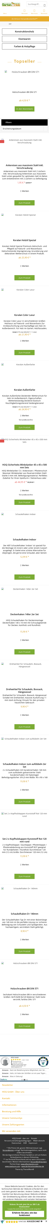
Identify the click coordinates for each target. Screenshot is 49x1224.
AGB (25, 1143)
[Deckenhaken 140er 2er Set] (24, 600)
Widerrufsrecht (39, 1141)
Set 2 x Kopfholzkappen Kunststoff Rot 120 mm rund (24, 840)
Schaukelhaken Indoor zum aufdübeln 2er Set (24, 765)
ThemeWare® (28, 1169)
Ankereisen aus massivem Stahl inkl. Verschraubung (24, 166)
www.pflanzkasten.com (29, 1164)
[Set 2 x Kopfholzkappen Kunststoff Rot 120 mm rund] (24, 824)
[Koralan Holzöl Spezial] (24, 226)
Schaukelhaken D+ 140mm (24, 913)
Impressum (33, 1143)
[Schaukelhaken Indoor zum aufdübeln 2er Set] (24, 749)
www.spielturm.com (12, 1166)
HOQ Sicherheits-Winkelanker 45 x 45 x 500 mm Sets (24, 466)
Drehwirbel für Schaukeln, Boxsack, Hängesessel (24, 690)
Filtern (8, 122)
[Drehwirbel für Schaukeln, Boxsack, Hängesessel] (24, 675)
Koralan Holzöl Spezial (24, 240)
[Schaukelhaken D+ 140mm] (24, 899)
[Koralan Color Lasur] (24, 300)
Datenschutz (16, 1143)
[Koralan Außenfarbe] (24, 375)
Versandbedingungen (38, 1162)
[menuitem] (44, 11)
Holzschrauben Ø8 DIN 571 (24, 92)
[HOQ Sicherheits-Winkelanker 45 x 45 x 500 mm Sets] (24, 450)
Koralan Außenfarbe (24, 389)
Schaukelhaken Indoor (24, 539)
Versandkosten (8, 1150)
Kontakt (34, 1138)
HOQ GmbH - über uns (20, 1138)
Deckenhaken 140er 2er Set (24, 614)
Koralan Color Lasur (24, 315)
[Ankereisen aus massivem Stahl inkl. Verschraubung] (24, 151)
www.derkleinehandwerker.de (32, 1166)
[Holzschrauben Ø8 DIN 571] (24, 79)
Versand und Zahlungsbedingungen (17, 1141)
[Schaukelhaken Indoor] (24, 525)
